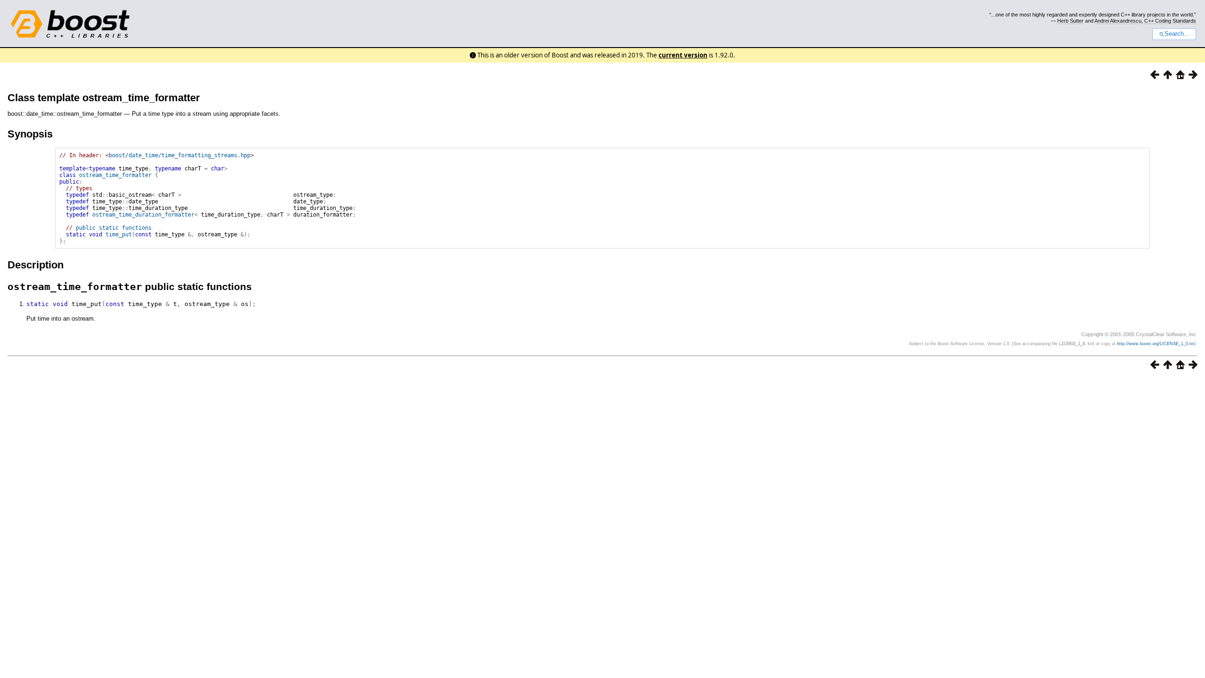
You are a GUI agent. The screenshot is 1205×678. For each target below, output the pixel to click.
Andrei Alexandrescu (1117, 21)
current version (683, 55)
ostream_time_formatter (115, 175)
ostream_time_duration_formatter (143, 214)
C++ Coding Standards (1170, 21)
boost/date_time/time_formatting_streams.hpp (179, 155)
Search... (1177, 34)
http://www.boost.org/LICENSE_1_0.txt (1156, 343)
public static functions (114, 228)
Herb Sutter (1070, 21)
